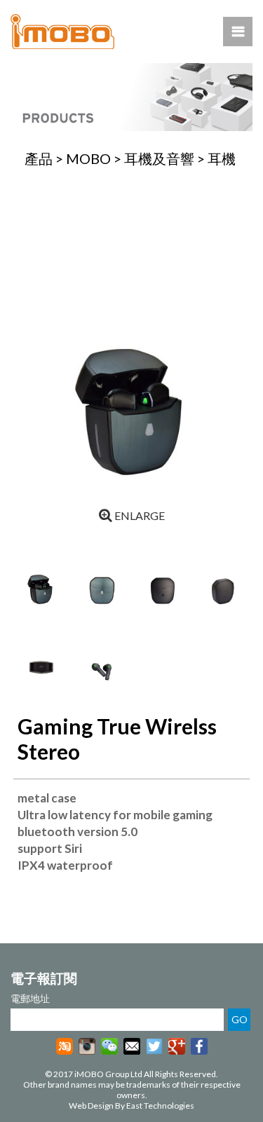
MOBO (88, 158)
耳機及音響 (159, 158)
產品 (39, 158)
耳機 (222, 158)
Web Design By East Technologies (131, 1105)
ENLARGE (138, 515)
